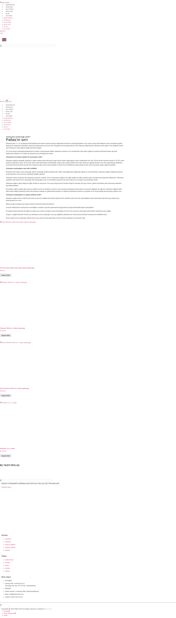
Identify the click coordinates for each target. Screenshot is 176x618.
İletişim (9, 15)
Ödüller (9, 11)
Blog (8, 13)
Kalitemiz (10, 9)
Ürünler (9, 7)
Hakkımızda (10, 4)
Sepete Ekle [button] (5, 275)
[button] (88, 468)
